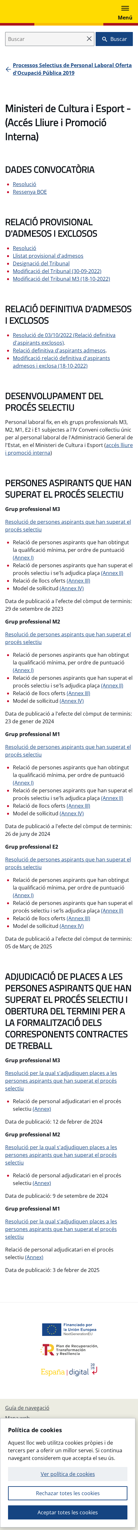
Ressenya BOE (30, 191)
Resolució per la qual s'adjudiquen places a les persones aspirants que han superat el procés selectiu (61, 1081)
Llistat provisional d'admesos (48, 255)
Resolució (24, 184)
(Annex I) (23, 557)
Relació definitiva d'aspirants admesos (59, 350)
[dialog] (67, 1472)
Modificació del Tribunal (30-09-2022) (57, 271)
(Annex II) (112, 573)
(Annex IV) (72, 588)
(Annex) (42, 1108)
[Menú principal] (125, 11)
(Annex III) (78, 580)
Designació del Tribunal (41, 263)
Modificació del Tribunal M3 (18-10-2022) (61, 278)
